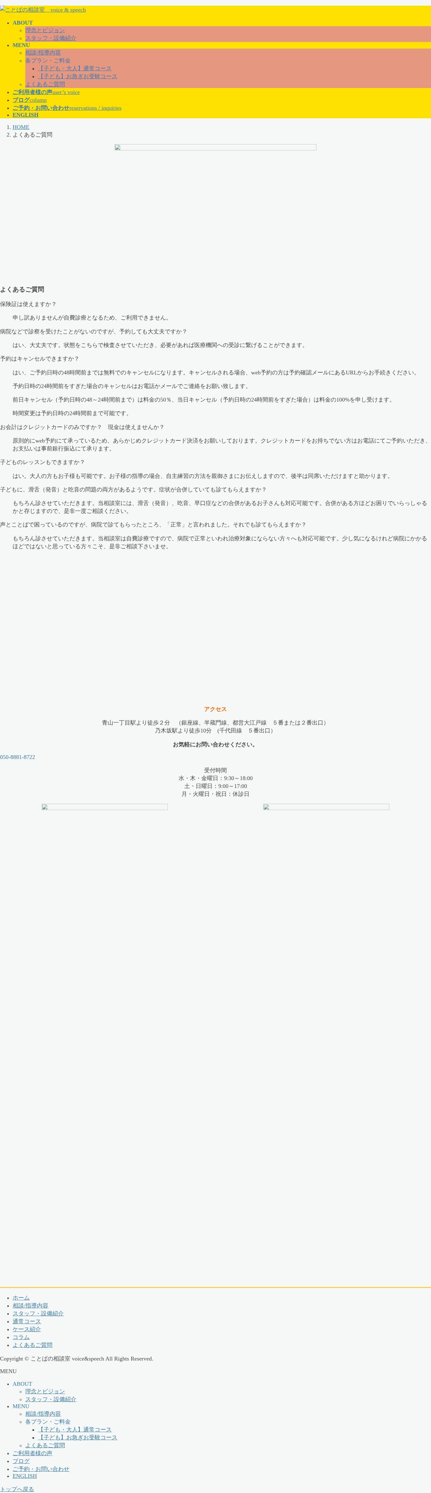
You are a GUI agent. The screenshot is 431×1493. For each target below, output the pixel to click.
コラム (21, 1337)
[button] (215, 757)
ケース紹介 (27, 1329)
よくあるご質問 (45, 84)
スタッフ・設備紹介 (50, 38)
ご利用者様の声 (32, 1453)
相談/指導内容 (43, 53)
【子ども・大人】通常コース (75, 68)
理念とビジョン (45, 30)
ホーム (21, 1298)
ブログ (21, 1461)
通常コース (27, 1321)
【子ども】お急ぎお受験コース (77, 76)
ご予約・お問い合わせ (41, 1469)
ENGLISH (25, 1476)
